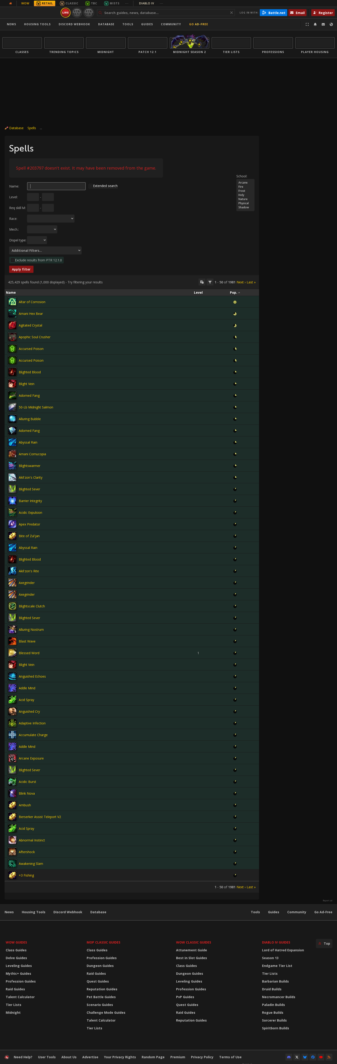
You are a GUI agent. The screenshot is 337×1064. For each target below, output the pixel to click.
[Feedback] (323, 24)
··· (127, 3)
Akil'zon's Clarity (30, 477)
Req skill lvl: (17, 208)
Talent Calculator (20, 997)
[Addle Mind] (12, 688)
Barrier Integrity (30, 501)
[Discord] (288, 1057)
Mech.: (14, 229)
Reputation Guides (102, 989)
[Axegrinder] (12, 582)
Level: (13, 197)
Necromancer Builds (278, 997)
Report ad (327, 900)
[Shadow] (245, 207)
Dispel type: (17, 240)
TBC (94, 3)
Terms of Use (230, 1057)
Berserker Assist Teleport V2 (40, 817)
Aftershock (27, 852)
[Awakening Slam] (12, 863)
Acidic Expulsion (30, 512)
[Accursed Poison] (12, 348)
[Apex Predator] (12, 524)
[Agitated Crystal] (12, 325)
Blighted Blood (30, 372)
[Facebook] (312, 1057)
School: (241, 176)
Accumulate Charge (33, 735)
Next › (241, 282)
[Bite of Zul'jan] (12, 535)
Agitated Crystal (30, 325)
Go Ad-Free (198, 24)
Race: (13, 218)
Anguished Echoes (32, 676)
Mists (114, 3)
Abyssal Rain (28, 442)
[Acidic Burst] (12, 781)
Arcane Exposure (31, 758)
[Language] (331, 24)
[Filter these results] (210, 282)
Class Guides (16, 950)
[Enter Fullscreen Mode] (307, 24)
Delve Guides (16, 958)
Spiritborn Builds (275, 1028)
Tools (255, 912)
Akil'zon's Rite (29, 571)
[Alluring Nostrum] (12, 629)
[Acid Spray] (12, 699)
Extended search (105, 186)
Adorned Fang (29, 395)
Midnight (13, 1012)
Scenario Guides (100, 1005)
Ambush (25, 805)
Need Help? (23, 1057)
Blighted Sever (29, 489)
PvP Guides (185, 997)
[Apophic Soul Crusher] (12, 336)
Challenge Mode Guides (106, 1012)
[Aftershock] (12, 851)
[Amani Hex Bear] (12, 313)
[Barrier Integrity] (12, 500)
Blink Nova (27, 793)
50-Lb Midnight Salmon (36, 407)
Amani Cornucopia (32, 454)
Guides (147, 24)
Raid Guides (15, 989)
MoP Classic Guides (103, 942)
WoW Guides (16, 942)
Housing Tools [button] (37, 24)
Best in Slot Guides (191, 958)
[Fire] (245, 187)
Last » (251, 282)
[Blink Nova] (12, 793)
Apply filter (21, 269)
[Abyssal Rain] (12, 442)
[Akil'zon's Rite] (12, 571)
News (11, 24)
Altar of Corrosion (32, 302)
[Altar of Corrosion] (12, 301)
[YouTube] (321, 1057)
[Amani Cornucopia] (12, 454)
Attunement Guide (191, 950)
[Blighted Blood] (12, 372)
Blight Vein (26, 384)
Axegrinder (27, 583)
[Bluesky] (304, 1057)
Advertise (90, 1057)
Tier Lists (13, 1005)
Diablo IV (151, 3)
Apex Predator (29, 524)
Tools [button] (127, 24)
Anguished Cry (29, 711)
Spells (32, 128)
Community (171, 24)
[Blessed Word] (12, 652)
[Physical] (245, 203)
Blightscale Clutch (32, 606)
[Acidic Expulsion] (12, 512)
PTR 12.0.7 (88, 12)
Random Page (153, 1057)
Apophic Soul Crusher (34, 337)
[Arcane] (245, 183)
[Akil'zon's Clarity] (12, 477)
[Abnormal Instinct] (12, 840)
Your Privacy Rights (120, 1057)
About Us (69, 1057)
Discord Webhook (74, 24)
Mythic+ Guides (18, 973)
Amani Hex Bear (31, 313)
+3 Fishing (26, 875)
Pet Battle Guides (101, 997)
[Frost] (245, 191)
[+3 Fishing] (12, 875)
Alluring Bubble (30, 419)
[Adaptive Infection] (12, 723)
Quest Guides (98, 981)
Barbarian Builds (275, 981)
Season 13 (270, 958)
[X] (296, 1057)
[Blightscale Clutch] (12, 606)
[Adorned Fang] (12, 395)
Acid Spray (26, 700)
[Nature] (245, 199)
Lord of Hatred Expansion (283, 950)
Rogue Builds (272, 1012)
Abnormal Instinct (32, 840)
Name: (14, 186)
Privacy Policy (202, 1057)
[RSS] (329, 1057)
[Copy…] (202, 282)
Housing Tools (33, 912)
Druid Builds (272, 989)
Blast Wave (27, 641)
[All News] (10, 3)
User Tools (47, 1057)
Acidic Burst (27, 781)
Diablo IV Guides (276, 942)
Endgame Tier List (277, 965)
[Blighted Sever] (12, 489)
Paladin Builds (273, 1005)
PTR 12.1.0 (77, 12)
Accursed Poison (31, 348)
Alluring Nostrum (31, 629)
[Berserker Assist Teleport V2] (12, 816)
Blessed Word (29, 653)
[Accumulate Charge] (12, 734)
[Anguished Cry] (12, 711)
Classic (72, 3)
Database (106, 24)
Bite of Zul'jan (29, 536)
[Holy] (245, 195)
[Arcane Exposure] (12, 758)
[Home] (30, 12)
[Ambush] (12, 805)
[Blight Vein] (12, 383)
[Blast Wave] (12, 641)
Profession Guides (21, 981)
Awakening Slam (31, 863)
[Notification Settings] (315, 24)
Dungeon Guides (100, 965)
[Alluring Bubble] (12, 418)
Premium (177, 1057)
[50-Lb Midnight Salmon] (12, 407)
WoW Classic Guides (193, 942)
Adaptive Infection (32, 723)
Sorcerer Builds (274, 1020)
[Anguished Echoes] (12, 676)
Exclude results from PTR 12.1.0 (38, 260)
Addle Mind (27, 688)
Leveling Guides (19, 965)
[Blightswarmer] (12, 465)
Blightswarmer (29, 466)
